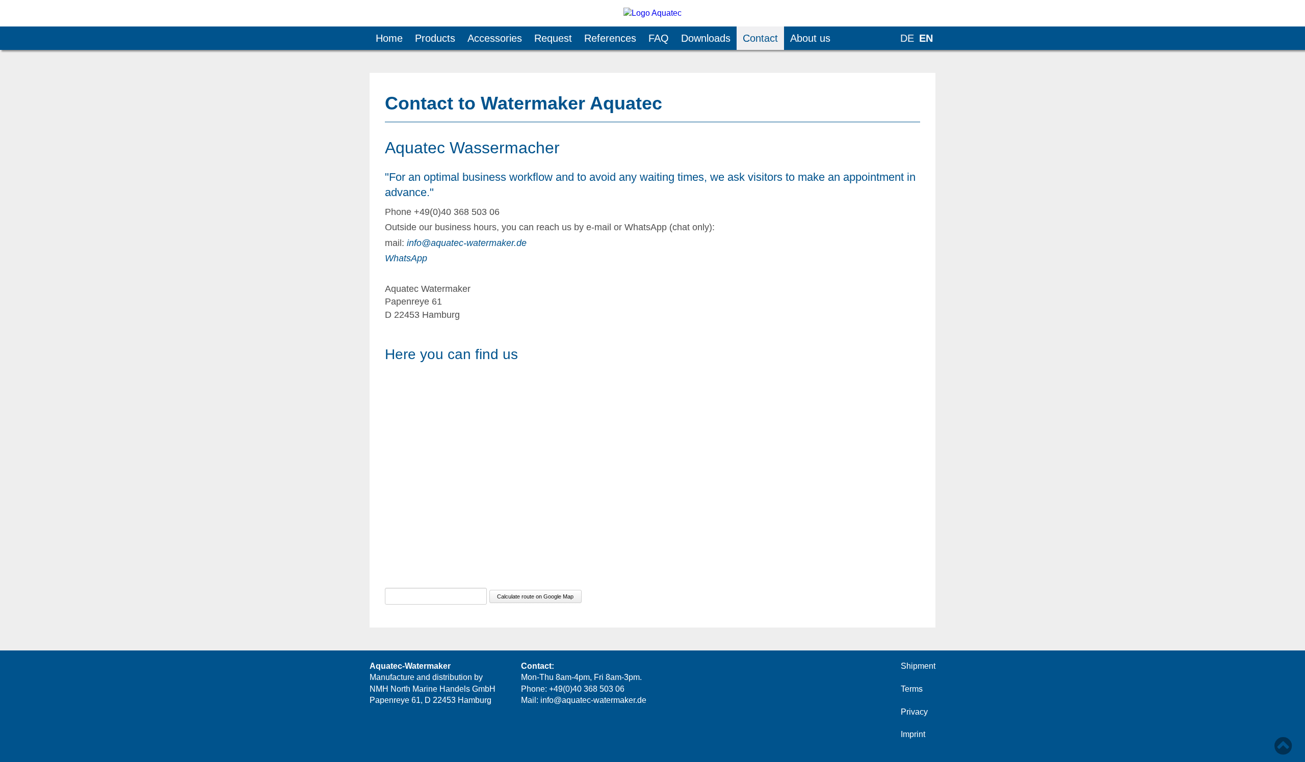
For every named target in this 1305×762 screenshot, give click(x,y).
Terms (912, 689)
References (610, 38)
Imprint (913, 734)
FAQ (658, 38)
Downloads (705, 38)
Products (435, 38)
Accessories (494, 38)
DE (907, 38)
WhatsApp (406, 258)
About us (810, 38)
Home (389, 38)
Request (553, 38)
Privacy (914, 711)
